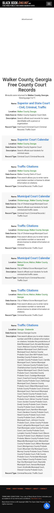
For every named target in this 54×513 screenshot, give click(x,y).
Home (8, 489)
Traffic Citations (27, 166)
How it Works (17, 489)
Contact (43, 489)
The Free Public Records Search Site (18, 6)
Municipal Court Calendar (33, 196)
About (35, 489)
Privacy (28, 489)
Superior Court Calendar (33, 139)
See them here (36, 498)
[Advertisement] (27, 47)
